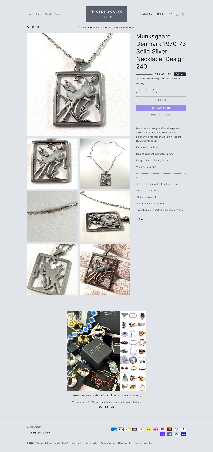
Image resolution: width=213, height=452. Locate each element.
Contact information (143, 443)
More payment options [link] (161, 115)
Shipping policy (125, 443)
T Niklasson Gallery (42, 443)
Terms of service (108, 443)
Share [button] (142, 219)
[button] (171, 14)
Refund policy (77, 443)
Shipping (155, 79)
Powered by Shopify (60, 443)
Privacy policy (92, 443)
